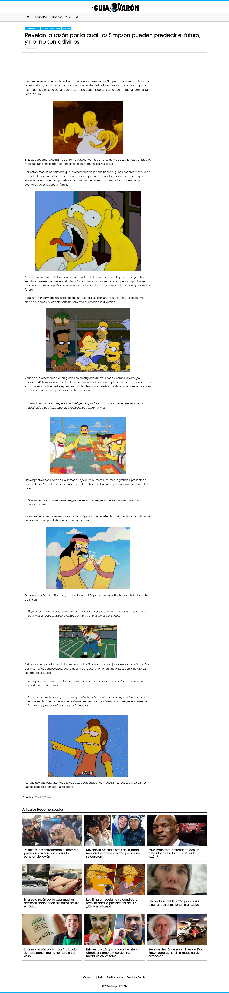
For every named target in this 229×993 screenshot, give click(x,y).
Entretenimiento (32, 29)
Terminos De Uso (136, 977)
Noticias (66, 29)
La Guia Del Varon (114, 7)
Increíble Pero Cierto (51, 29)
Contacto (89, 977)
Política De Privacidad (111, 977)
